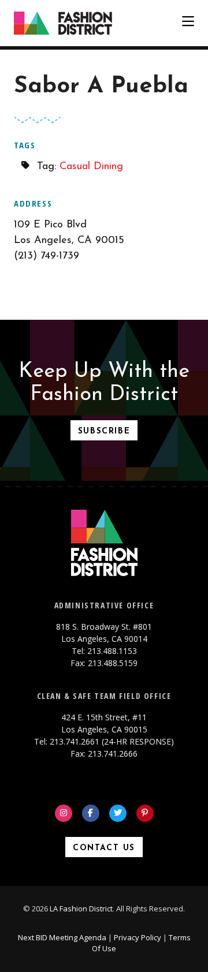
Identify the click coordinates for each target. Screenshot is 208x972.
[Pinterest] (145, 813)
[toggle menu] (188, 23)
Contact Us (104, 848)
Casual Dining (91, 167)
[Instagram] (63, 813)
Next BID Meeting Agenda (62, 937)
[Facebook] (90, 813)
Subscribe (104, 431)
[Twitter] (118, 813)
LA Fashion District (81, 908)
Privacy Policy (137, 937)
